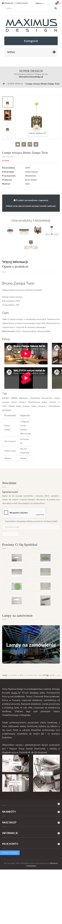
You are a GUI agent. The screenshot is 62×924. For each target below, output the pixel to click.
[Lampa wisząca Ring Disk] (45, 572)
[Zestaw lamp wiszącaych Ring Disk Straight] (17, 572)
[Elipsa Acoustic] (45, 600)
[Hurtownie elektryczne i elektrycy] (15, 783)
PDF (30, 144)
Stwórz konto (22, 3)
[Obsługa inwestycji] (46, 773)
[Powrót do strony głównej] (4, 83)
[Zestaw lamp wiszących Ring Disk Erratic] (45, 586)
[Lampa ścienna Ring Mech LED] (17, 586)
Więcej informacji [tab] (15, 262)
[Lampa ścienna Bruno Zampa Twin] (38, 230)
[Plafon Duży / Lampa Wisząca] (17, 600)
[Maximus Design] (31, 26)
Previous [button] (4, 138)
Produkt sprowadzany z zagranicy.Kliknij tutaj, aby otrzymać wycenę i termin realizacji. (31, 203)
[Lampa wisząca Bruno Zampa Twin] (7, 102)
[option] (7, 102)
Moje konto (10, 843)
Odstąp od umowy (10, 853)
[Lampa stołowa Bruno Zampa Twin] (31, 244)
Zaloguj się (8, 3)
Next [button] (9, 138)
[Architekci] (15, 763)
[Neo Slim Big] (17, 557)
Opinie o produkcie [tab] (15, 266)
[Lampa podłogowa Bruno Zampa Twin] (51, 230)
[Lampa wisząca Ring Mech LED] (45, 557)
